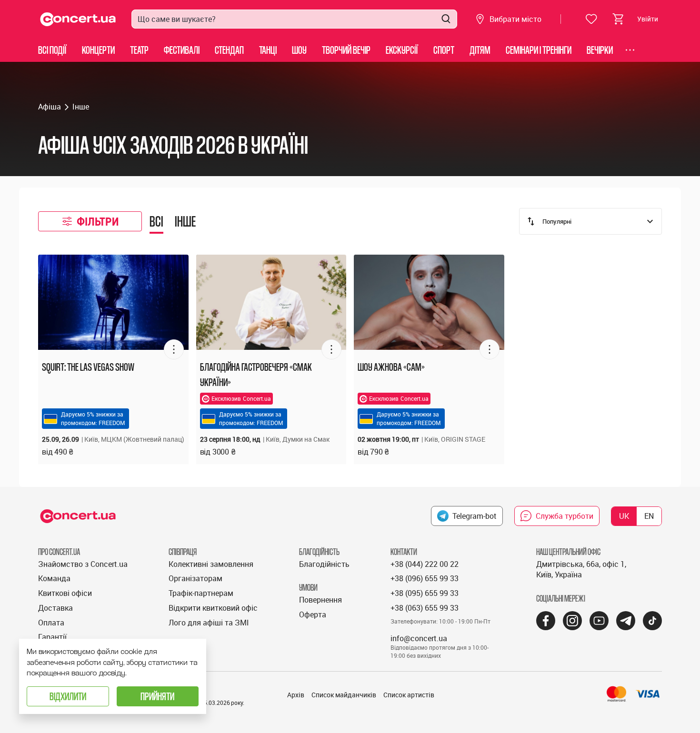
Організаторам (195, 578)
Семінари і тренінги (538, 50)
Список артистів (408, 694)
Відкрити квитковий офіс (213, 608)
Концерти (98, 50)
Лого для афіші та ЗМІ (209, 622)
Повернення (320, 599)
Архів (295, 694)
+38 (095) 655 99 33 (424, 593)
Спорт (443, 50)
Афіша (49, 106)
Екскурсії (402, 50)
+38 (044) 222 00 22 (424, 564)
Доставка (55, 608)
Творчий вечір (346, 50)
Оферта (312, 614)
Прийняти (157, 696)
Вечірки (600, 50)
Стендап (229, 50)
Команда (54, 578)
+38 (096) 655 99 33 (424, 578)
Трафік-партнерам (201, 593)
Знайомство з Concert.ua (83, 564)
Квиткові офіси (65, 593)
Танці (268, 50)
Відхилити (68, 696)
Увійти (647, 18)
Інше (80, 106)
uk (624, 516)
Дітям (480, 50)
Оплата (51, 622)
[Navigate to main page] (78, 19)
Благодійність (324, 564)
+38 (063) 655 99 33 (424, 608)
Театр (139, 50)
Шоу (299, 50)
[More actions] (173, 349)
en (649, 516)
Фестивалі (182, 50)
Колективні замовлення (211, 564)
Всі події (52, 50)
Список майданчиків (343, 694)
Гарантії (52, 637)
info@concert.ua (418, 638)
